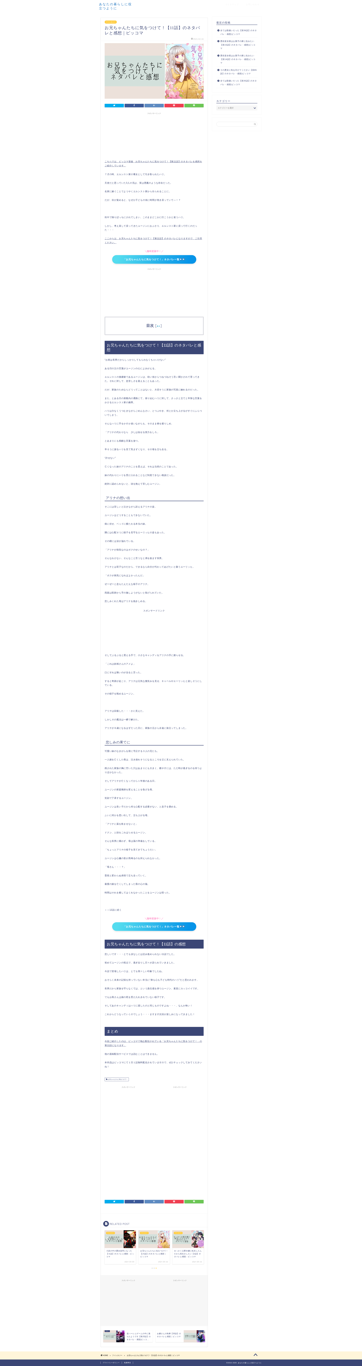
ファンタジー (110, 22)
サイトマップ (232, 4)
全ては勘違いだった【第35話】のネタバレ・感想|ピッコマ (238, 83)
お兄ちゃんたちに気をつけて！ (117, 1079)
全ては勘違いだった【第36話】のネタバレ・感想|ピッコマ (238, 32)
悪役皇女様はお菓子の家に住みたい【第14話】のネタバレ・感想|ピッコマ (237, 59)
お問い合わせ (252, 4)
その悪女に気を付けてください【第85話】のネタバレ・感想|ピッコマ (238, 72)
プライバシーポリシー (111, 1362)
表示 (158, 326)
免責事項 (127, 1362)
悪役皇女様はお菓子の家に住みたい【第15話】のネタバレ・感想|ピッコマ (237, 44)
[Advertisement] (154, 135)
